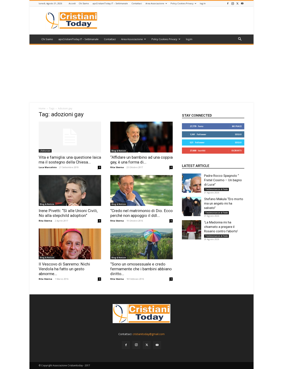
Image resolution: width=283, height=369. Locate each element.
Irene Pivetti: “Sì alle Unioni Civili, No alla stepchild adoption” (68, 213)
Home (42, 108)
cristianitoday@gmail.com (149, 334)
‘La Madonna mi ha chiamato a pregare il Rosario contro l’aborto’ (221, 226)
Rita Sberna (117, 167)
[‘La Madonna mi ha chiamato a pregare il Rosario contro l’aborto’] (191, 229)
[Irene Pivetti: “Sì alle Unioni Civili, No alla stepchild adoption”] (70, 190)
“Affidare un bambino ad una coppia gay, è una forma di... (141, 159)
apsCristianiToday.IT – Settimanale (110, 3)
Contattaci (136, 3)
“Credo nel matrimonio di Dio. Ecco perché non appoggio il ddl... (141, 213)
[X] (237, 3)
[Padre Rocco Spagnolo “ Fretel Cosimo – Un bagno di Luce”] (191, 183)
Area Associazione (155, 3)
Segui (238, 134)
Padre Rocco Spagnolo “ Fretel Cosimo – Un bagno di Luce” (223, 180)
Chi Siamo (84, 3)
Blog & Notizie (118, 150)
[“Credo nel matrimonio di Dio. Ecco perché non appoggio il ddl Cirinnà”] (141, 190)
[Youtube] (242, 3)
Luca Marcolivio (48, 167)
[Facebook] (228, 3)
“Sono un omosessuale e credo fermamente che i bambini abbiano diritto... (141, 269)
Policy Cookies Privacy (182, 3)
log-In (203, 3)
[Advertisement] (141, 74)
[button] (239, 39)
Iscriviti (236, 150)
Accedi (72, 3)
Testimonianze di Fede (216, 189)
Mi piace (237, 126)
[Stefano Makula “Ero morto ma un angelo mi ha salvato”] (191, 206)
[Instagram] (232, 3)
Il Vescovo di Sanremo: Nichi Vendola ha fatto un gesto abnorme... (64, 269)
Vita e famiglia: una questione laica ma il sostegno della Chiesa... (70, 159)
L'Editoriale (45, 150)
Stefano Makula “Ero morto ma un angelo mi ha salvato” (223, 203)
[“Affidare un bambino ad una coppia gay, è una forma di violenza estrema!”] (141, 137)
